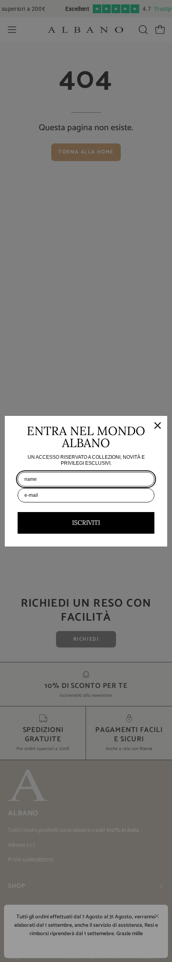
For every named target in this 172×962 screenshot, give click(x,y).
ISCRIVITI (86, 522)
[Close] (157, 425)
